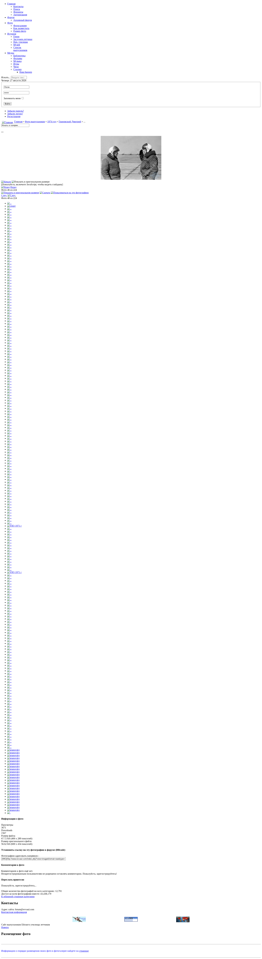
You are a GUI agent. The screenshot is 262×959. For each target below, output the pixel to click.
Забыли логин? (15, 113)
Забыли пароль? (15, 111)
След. (4, 195)
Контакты (18, 6)
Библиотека (19, 55)
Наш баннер (25, 72)
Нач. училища (20, 42)
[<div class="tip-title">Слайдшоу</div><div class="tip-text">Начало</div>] (6, 181)
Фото (10, 23)
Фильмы (17, 58)
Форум (10, 17)
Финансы (18, 12)
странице (84, 951)
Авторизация (20, 14)
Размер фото (19, 31)
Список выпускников (20, 48)
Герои (16, 36)
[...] (131, 179)
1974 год (51, 121)
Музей (16, 44)
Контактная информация (14, 912)
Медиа (10, 53)
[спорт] (11, 206)
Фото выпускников (35, 121)
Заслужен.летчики (22, 39)
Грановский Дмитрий (70, 121)
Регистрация (13, 116)
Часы (16, 66)
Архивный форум (22, 20)
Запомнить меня (12, 98)
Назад (13, 187)
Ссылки (17, 69)
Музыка (17, 61)
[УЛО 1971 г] (14, 526)
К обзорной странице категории (18, 896)
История (11, 33)
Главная (11, 3)
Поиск (16, 9)
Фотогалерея (20, 25)
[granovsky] (13, 750)
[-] (8, 813)
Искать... (5, 77)
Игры (16, 64)
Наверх (5, 927)
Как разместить (21, 28)
